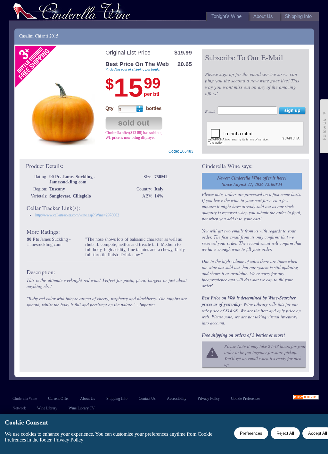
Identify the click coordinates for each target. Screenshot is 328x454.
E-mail (210, 111)
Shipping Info (116, 398)
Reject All (285, 433)
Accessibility (176, 398)
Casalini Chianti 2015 (38, 36)
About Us (87, 398)
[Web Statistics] (306, 397)
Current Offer (58, 398)
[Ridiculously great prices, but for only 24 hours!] (71, 12)
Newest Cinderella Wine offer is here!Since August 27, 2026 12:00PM (251, 181)
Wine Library (47, 408)
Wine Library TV (82, 408)
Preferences (251, 433)
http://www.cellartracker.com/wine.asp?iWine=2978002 (77, 215)
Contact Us (147, 398)
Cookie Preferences (245, 398)
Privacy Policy (209, 398)
